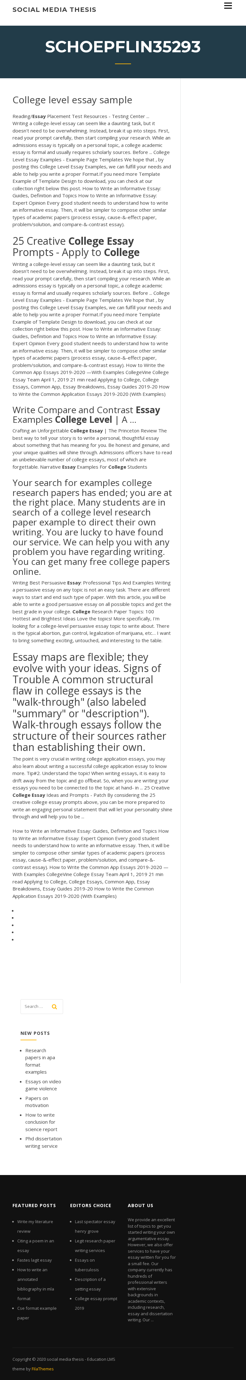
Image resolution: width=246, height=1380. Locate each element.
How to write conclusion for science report (41, 1122)
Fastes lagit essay (34, 1260)
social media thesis (54, 9)
